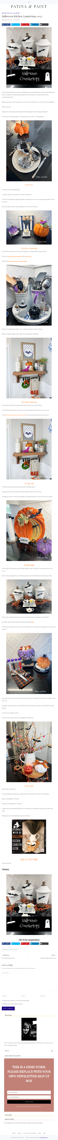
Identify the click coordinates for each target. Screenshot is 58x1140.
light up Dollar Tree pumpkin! (18, 261)
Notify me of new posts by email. (13, 1004)
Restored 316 (44, 1137)
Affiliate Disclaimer (29, 1133)
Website (42, 996)
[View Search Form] (55, 2)
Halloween (5, 949)
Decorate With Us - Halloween (11, 13)
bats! (32, 622)
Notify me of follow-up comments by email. (16, 1000)
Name (4, 996)
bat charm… (28, 256)
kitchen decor (14, 949)
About (14, 1133)
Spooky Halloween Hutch (48, 957)
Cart (44, 1133)
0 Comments (16, 19)
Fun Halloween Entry (8, 957)
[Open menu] (29, 2)
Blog (39, 1133)
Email (23, 996)
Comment (5, 973)
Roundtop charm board (14, 256)
